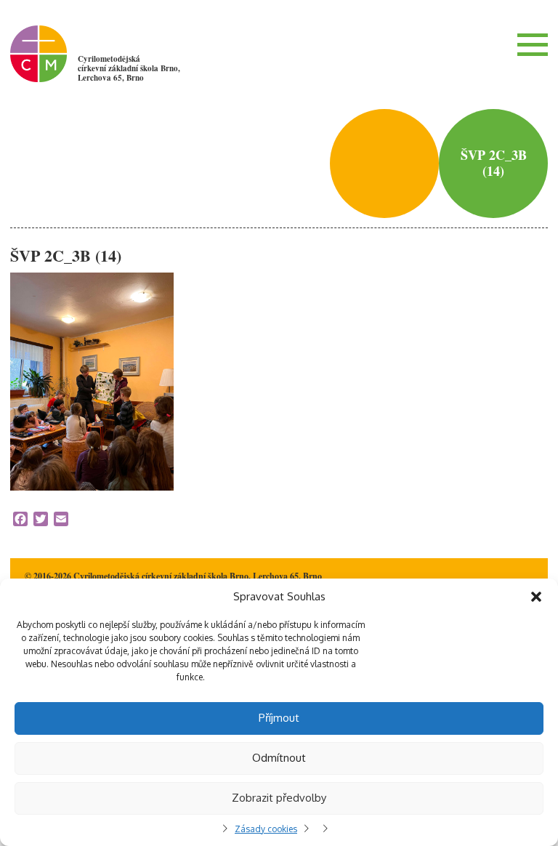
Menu (532, 44)
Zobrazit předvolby (279, 798)
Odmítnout (279, 758)
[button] (536, 596)
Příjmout (279, 718)
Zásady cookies (266, 828)
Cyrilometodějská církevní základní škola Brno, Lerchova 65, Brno (129, 68)
